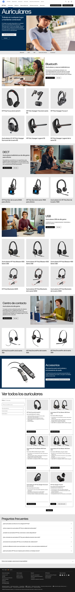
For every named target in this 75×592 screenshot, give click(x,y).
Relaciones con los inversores (7, 577)
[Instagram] (64, 575)
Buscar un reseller (20, 576)
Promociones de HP (20, 577)
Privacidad (29, 586)
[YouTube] (68, 575)
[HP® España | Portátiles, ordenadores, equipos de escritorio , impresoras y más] (3, 1)
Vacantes (3, 576)
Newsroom (4, 580)
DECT (29, 52)
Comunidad (33, 577)
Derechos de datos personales (46, 586)
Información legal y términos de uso (60, 586)
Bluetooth (22, 52)
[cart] (68, 1)
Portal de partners (48, 576)
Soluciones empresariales (34, 1)
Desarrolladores (48, 577)
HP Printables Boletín (5, 583)
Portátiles (8, 1)
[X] (66, 575)
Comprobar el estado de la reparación (37, 579)
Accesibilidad (22, 586)
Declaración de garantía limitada (18, 587)
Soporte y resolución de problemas (37, 576)
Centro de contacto (43, 52)
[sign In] (71, 1)
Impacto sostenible (5, 579)
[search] (65, 1)
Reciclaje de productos (14, 586)
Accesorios (26, 1)
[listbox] (13, 408)
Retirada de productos (5, 586)
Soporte (42, 1)
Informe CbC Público (37, 587)
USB (34, 52)
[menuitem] (9, 1)
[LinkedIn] (60, 575)
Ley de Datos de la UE (29, 587)
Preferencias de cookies (36, 586)
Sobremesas (14, 1)
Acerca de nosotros (5, 573)
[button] (37, 561)
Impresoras (20, 1)
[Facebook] (62, 575)
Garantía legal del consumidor (7, 587)
